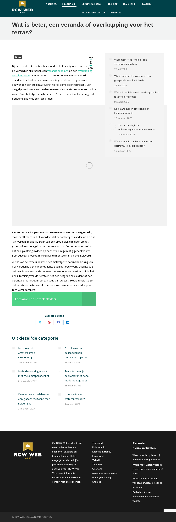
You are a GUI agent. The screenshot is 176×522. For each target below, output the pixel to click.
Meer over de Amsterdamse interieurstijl (26, 352)
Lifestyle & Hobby (101, 451)
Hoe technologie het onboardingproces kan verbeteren (136, 127)
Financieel (97, 456)
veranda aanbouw (57, 70)
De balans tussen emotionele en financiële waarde (131, 110)
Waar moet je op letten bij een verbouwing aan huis (130, 61)
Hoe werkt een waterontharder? (75, 396)
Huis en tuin (98, 447)
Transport (97, 443)
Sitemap (96, 481)
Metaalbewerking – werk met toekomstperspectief (33, 373)
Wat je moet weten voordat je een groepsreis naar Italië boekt (132, 78)
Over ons (97, 468)
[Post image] (13, 348)
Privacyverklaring (101, 477)
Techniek (97, 464)
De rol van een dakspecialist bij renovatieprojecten (76, 352)
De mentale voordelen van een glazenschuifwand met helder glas (34, 398)
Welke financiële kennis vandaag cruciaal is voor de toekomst (136, 94)
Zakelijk (96, 460)
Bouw (18, 57)
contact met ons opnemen (66, 481)
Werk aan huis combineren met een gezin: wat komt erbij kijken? (133, 143)
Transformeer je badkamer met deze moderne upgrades (77, 375)
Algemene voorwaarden (105, 473)
